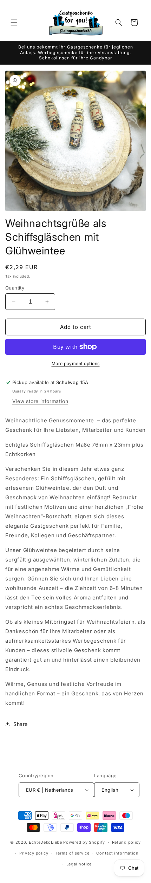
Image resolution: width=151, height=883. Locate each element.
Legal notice (79, 864)
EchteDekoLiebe (45, 842)
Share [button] (20, 724)
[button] (14, 22)
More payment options (76, 363)
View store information (40, 401)
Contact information (117, 853)
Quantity (14, 288)
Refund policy (126, 842)
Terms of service (72, 853)
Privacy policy (33, 853)
